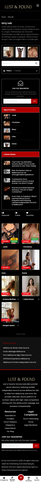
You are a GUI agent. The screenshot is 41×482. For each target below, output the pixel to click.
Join (34, 101)
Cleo (14, 136)
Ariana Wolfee (9, 299)
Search (36, 480)
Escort (14, 118)
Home (4, 17)
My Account (29, 480)
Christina (16, 122)
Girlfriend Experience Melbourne (16, 358)
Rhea (14, 129)
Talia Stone (28, 299)
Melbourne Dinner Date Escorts (16, 348)
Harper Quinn (9, 325)
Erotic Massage (17, 125)
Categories (4, 480)
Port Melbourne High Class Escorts (23, 140)
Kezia (14, 144)
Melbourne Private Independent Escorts (19, 362)
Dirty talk (10, 17)
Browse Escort (12, 480)
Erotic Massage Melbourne (14, 351)
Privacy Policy (32, 450)
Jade (14, 115)
